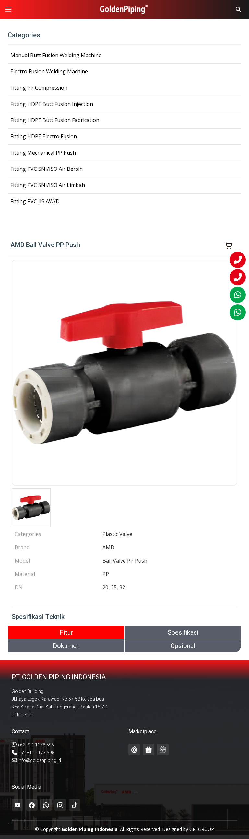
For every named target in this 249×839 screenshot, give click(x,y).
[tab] (66, 632)
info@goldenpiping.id (39, 760)
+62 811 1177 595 (36, 752)
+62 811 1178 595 (36, 744)
